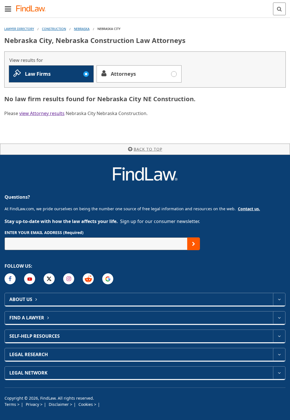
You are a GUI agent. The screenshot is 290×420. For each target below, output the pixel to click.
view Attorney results (42, 113)
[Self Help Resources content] (279, 336)
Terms (11, 404)
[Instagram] (68, 278)
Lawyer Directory (19, 29)
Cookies (86, 404)
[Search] (279, 9)
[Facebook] (10, 278)
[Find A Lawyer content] (279, 317)
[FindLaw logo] (33, 9)
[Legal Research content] (279, 354)
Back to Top (148, 149)
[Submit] (193, 243)
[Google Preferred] (107, 278)
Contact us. (249, 208)
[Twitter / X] (49, 278)
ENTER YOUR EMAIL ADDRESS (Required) (44, 232)
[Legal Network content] (279, 373)
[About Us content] (279, 299)
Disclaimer (59, 404)
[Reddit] (88, 278)
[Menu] (8, 8)
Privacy (33, 404)
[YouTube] (29, 278)
